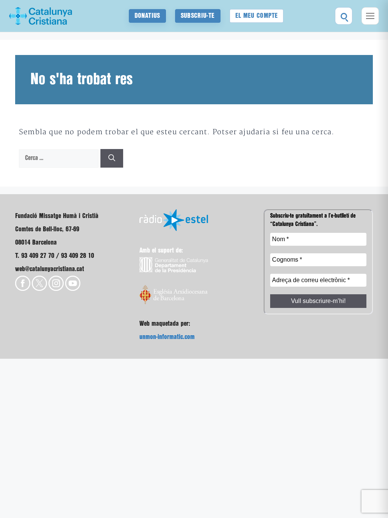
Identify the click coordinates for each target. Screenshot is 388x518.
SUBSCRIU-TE (198, 16)
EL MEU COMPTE (256, 16)
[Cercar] (343, 16)
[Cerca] (111, 158)
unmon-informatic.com (167, 337)
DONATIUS (147, 16)
